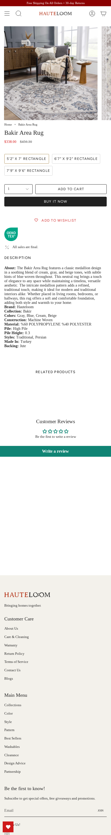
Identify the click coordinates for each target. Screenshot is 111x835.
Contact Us (12, 670)
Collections (12, 705)
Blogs (8, 679)
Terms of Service (16, 662)
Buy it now (55, 201)
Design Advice (15, 763)
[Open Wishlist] (8, 826)
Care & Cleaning (16, 637)
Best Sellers (12, 738)
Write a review (55, 451)
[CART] (103, 13)
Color (8, 713)
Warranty (11, 645)
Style (8, 722)
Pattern (9, 730)
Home (8, 124)
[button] (18, 13)
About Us (11, 628)
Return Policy (14, 654)
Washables (12, 747)
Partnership (12, 772)
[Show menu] (7, 13)
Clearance (11, 755)
